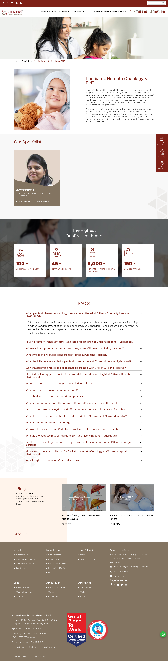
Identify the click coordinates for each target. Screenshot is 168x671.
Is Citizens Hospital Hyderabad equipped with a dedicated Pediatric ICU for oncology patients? (78, 443)
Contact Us (53, 596)
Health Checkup (161, 155)
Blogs (82, 596)
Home (16, 61)
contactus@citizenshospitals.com (131, 566)
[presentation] (64, 508)
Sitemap (20, 596)
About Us (45, 11)
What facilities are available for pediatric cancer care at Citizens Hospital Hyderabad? (78, 361)
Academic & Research (26, 564)
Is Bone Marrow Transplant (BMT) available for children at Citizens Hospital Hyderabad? (79, 341)
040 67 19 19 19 (159, 12)
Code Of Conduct (24, 592)
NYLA (50, 572)
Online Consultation (162, 167)
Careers (51, 592)
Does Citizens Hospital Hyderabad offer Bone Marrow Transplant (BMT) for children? (77, 409)
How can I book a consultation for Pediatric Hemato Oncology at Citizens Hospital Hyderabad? (76, 453)
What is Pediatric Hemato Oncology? (49, 422)
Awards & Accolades (25, 559)
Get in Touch (119, 11)
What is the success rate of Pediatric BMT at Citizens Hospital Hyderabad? (71, 435)
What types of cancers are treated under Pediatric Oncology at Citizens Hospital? (76, 416)
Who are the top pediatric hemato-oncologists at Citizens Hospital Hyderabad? (75, 348)
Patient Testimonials (57, 564)
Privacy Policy (22, 587)
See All (18, 533)
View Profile (41, 201)
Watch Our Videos (88, 559)
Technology (85, 587)
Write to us (119, 576)
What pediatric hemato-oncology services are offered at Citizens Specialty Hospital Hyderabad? (77, 315)
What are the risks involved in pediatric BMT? (53, 390)
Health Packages (55, 559)
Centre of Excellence (59, 11)
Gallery (83, 592)
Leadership (21, 568)
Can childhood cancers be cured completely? (54, 396)
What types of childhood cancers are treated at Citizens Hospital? (66, 354)
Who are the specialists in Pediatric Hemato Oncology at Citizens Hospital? (72, 429)
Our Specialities (76, 11)
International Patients (105, 11)
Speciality (26, 61)
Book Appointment (24, 201)
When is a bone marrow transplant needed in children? (60, 383)
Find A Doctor (54, 555)
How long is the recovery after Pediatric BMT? (54, 460)
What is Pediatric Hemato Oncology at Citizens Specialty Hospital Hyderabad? (74, 403)
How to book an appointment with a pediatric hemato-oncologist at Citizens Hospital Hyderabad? (78, 376)
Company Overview (25, 555)
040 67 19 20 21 (141, 12)
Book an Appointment (162, 143)
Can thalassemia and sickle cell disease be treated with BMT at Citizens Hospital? (76, 367)
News (82, 555)
